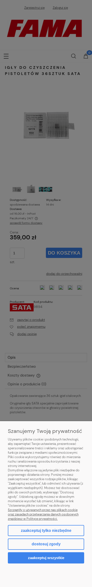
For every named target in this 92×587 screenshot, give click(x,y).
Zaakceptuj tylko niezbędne (46, 530)
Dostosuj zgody (46, 544)
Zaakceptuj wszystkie (46, 558)
